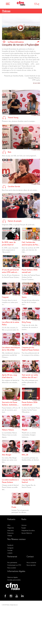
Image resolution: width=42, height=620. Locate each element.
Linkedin (9, 553)
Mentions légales (12, 577)
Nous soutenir (11, 568)
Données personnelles (14, 580)
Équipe (23, 528)
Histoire (23, 525)
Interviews (10, 530)
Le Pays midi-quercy (16, 42)
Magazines (10, 528)
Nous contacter (31, 562)
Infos (8, 525)
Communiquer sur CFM (14, 565)
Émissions (10, 533)
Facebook (10, 545)
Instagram (10, 548)
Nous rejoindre (31, 565)
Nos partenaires (12, 562)
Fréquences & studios (28, 530)
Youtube (9, 550)
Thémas (6, 10)
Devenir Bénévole (26, 533)
